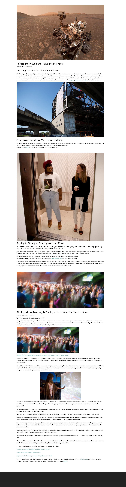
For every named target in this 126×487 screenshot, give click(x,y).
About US (87, 5)
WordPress (40, 484)
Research (31, 315)
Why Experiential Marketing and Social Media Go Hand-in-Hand (34, 456)
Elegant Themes (27, 484)
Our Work (51, 5)
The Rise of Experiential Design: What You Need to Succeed (33, 449)
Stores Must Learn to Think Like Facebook (29, 452)
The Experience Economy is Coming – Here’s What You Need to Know (52, 312)
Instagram (71, 80)
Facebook (78, 80)
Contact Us (97, 5)
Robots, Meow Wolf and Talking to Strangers (40, 63)
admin (19, 66)
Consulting (62, 5)
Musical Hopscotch (57, 258)
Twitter (86, 80)
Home (43, 5)
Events (72, 5)
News (79, 5)
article (27, 147)
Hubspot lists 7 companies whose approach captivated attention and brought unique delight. (43, 355)
